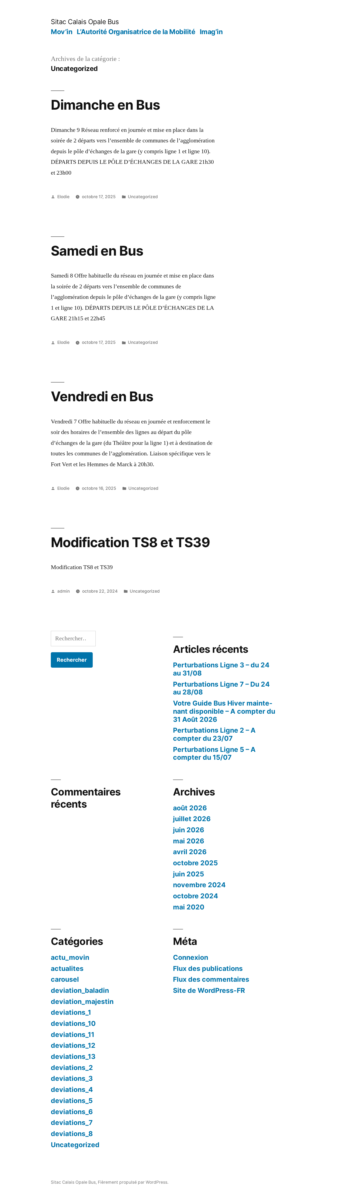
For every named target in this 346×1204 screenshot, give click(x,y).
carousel (65, 979)
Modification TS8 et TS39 (130, 542)
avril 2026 (190, 852)
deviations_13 (73, 1056)
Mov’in (61, 32)
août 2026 (190, 808)
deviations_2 (72, 1067)
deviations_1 (71, 1012)
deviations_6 (72, 1112)
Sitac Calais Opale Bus (85, 22)
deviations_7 (72, 1122)
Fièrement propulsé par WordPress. (133, 1182)
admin (63, 591)
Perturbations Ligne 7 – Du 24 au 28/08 (221, 688)
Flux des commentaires (211, 979)
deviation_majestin (82, 1001)
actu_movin (70, 957)
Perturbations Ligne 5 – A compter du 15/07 (214, 753)
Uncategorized (143, 196)
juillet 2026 (192, 819)
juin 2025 (188, 874)
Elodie (63, 196)
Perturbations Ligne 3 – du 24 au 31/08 (221, 669)
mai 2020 (188, 907)
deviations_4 (72, 1089)
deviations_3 (72, 1078)
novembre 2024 (199, 885)
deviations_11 (72, 1034)
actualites (67, 968)
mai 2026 (188, 841)
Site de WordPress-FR (209, 990)
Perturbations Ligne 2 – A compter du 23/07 (214, 734)
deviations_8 (72, 1134)
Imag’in (211, 32)
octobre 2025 (195, 863)
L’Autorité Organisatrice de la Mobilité (136, 32)
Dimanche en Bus (105, 105)
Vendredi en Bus (102, 396)
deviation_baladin (80, 990)
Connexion (190, 957)
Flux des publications (208, 968)
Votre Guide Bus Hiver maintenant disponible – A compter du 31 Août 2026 (224, 711)
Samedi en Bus (97, 251)
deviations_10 (73, 1023)
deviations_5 (72, 1101)
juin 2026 (188, 830)
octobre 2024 (195, 896)
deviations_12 (73, 1045)
